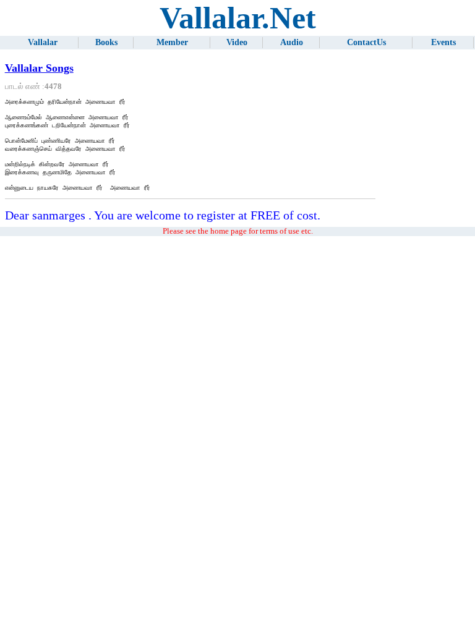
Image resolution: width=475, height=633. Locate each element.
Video (236, 42)
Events (443, 42)
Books (106, 42)
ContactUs (366, 42)
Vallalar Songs (39, 68)
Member (172, 42)
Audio (291, 42)
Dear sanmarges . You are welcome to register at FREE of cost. (162, 215)
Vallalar (43, 42)
